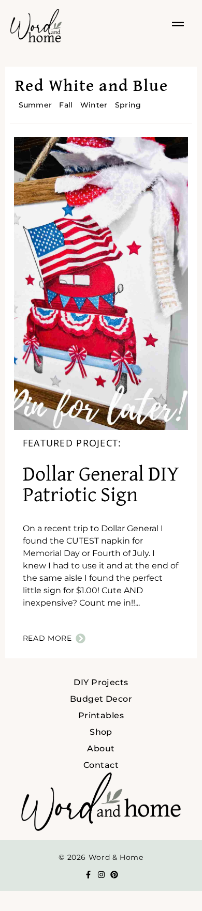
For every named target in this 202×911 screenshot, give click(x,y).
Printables (101, 715)
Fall (66, 105)
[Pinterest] (114, 874)
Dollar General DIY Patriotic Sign (101, 485)
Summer (35, 105)
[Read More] (80, 638)
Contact (101, 765)
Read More (47, 638)
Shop (101, 732)
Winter (94, 105)
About (100, 748)
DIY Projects (101, 682)
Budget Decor (101, 699)
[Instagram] (101, 874)
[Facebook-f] (88, 874)
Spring (128, 105)
